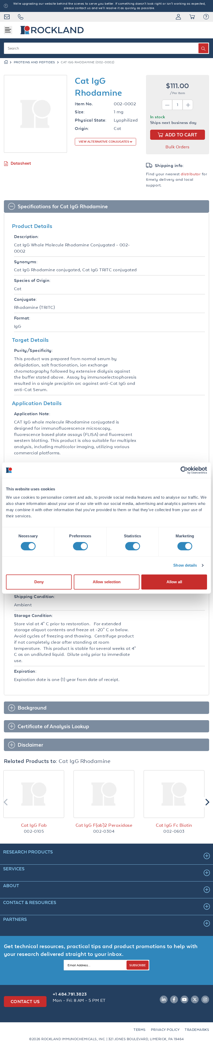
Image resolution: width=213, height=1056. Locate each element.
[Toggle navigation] (8, 30)
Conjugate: (25, 299)
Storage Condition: (33, 615)
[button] (206, 17)
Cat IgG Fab (33, 825)
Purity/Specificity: (33, 350)
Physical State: (90, 120)
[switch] (80, 546)
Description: (26, 236)
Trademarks (197, 1030)
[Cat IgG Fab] (33, 794)
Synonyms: (25, 261)
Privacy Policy (165, 1030)
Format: (22, 318)
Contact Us (25, 1001)
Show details (185, 565)
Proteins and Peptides (34, 62)
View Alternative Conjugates (104, 141)
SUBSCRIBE (137, 965)
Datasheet (21, 163)
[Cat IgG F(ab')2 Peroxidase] (104, 794)
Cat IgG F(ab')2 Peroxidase (104, 825)
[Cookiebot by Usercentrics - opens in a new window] (184, 470)
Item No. (84, 103)
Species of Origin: (32, 280)
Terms (139, 1030)
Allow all (174, 582)
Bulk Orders (177, 146)
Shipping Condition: (34, 596)
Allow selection (107, 582)
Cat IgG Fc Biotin (174, 825)
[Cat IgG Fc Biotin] (174, 794)
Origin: (82, 128)
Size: (79, 111)
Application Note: (32, 413)
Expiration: (25, 671)
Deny (39, 582)
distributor (191, 174)
